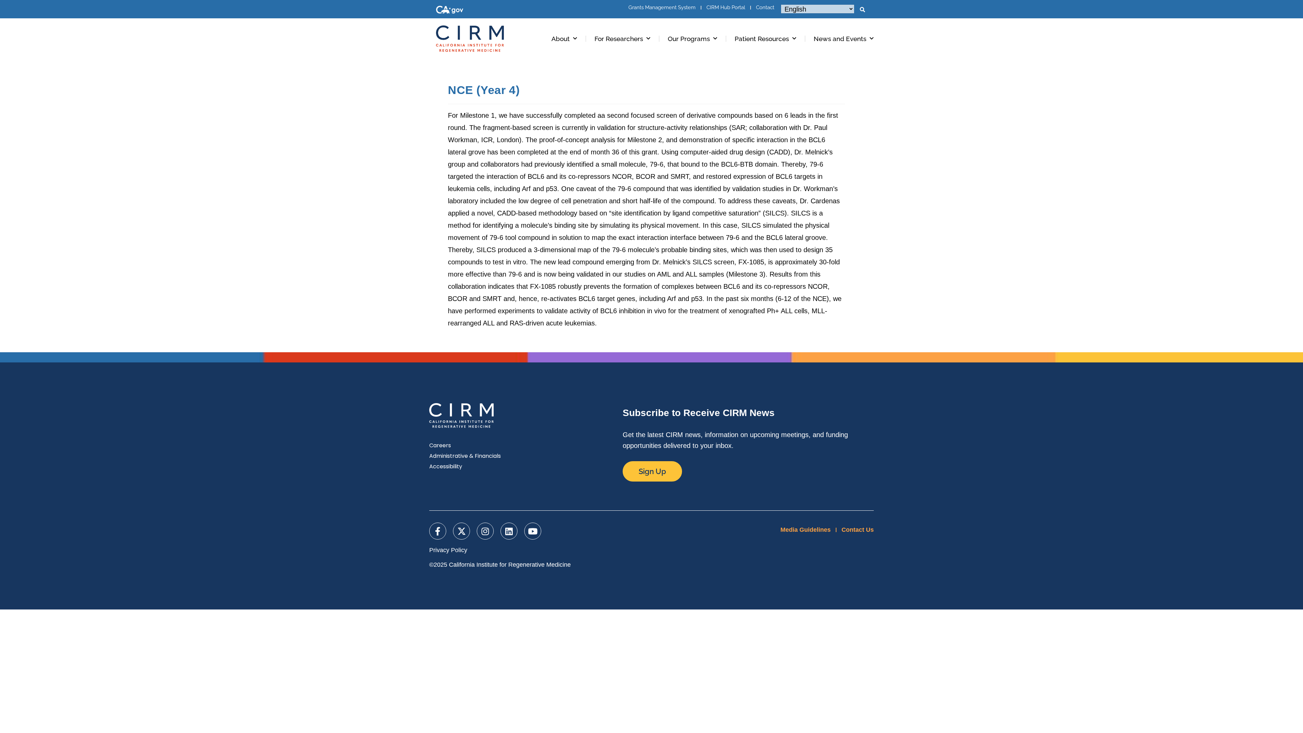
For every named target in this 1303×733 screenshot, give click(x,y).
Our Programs (689, 38)
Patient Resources (762, 38)
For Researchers (618, 38)
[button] (862, 10)
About (560, 38)
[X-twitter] (461, 531)
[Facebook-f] (437, 531)
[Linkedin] (509, 531)
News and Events (840, 38)
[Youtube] (532, 531)
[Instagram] (485, 531)
